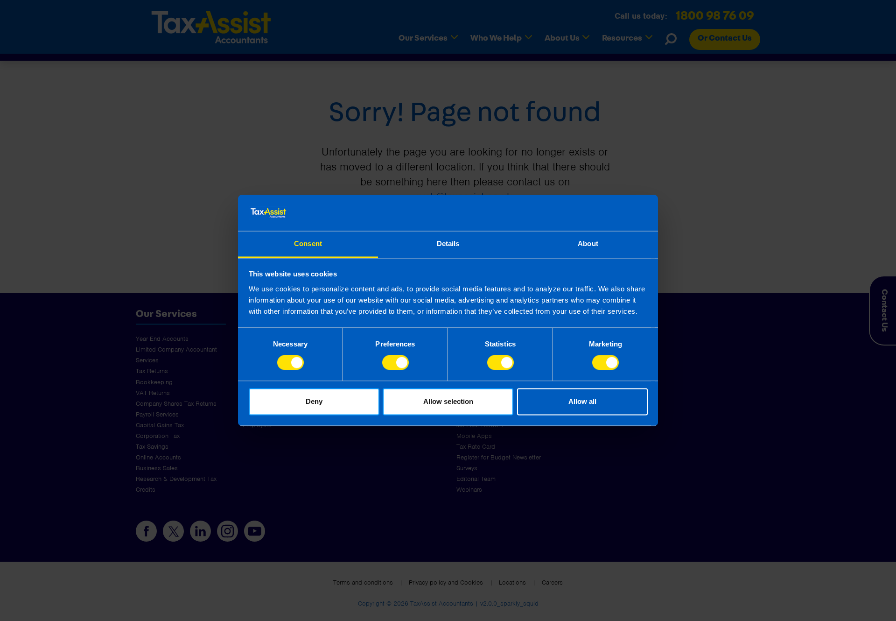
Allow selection (448, 401)
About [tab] (588, 243)
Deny (314, 401)
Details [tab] (448, 243)
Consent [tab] (308, 243)
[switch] (395, 362)
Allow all (582, 401)
